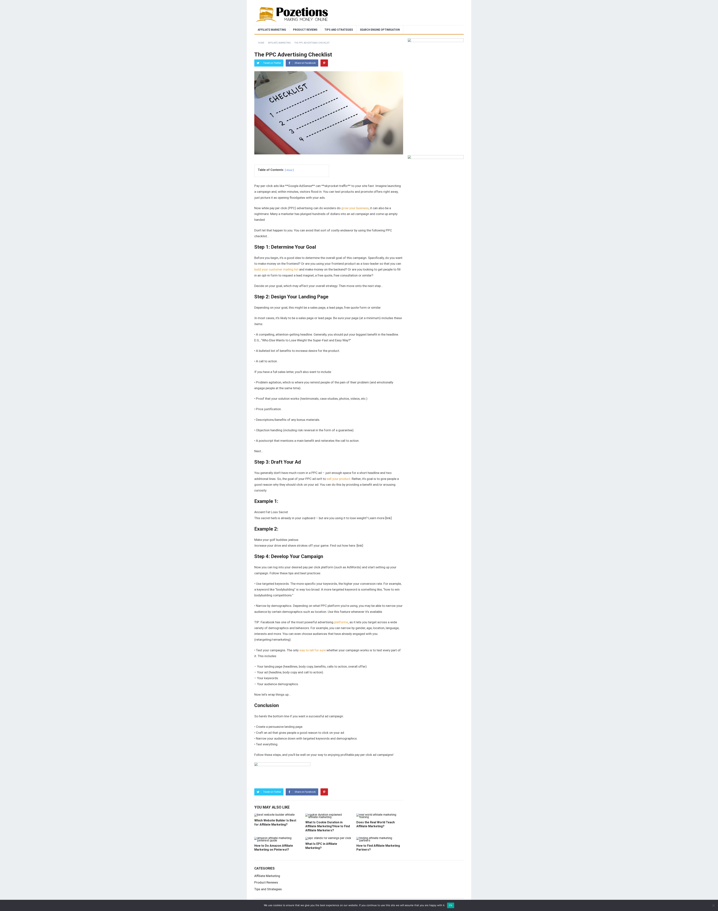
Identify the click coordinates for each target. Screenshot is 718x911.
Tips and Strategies (338, 29)
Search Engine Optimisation (380, 29)
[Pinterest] (324, 63)
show (289, 170)
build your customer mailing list (276, 269)
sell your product (338, 479)
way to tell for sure (312, 650)
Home (261, 43)
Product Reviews (305, 29)
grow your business (355, 208)
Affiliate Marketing (272, 29)
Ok (450, 905)
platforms (341, 622)
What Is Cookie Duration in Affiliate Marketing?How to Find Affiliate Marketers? (327, 826)
